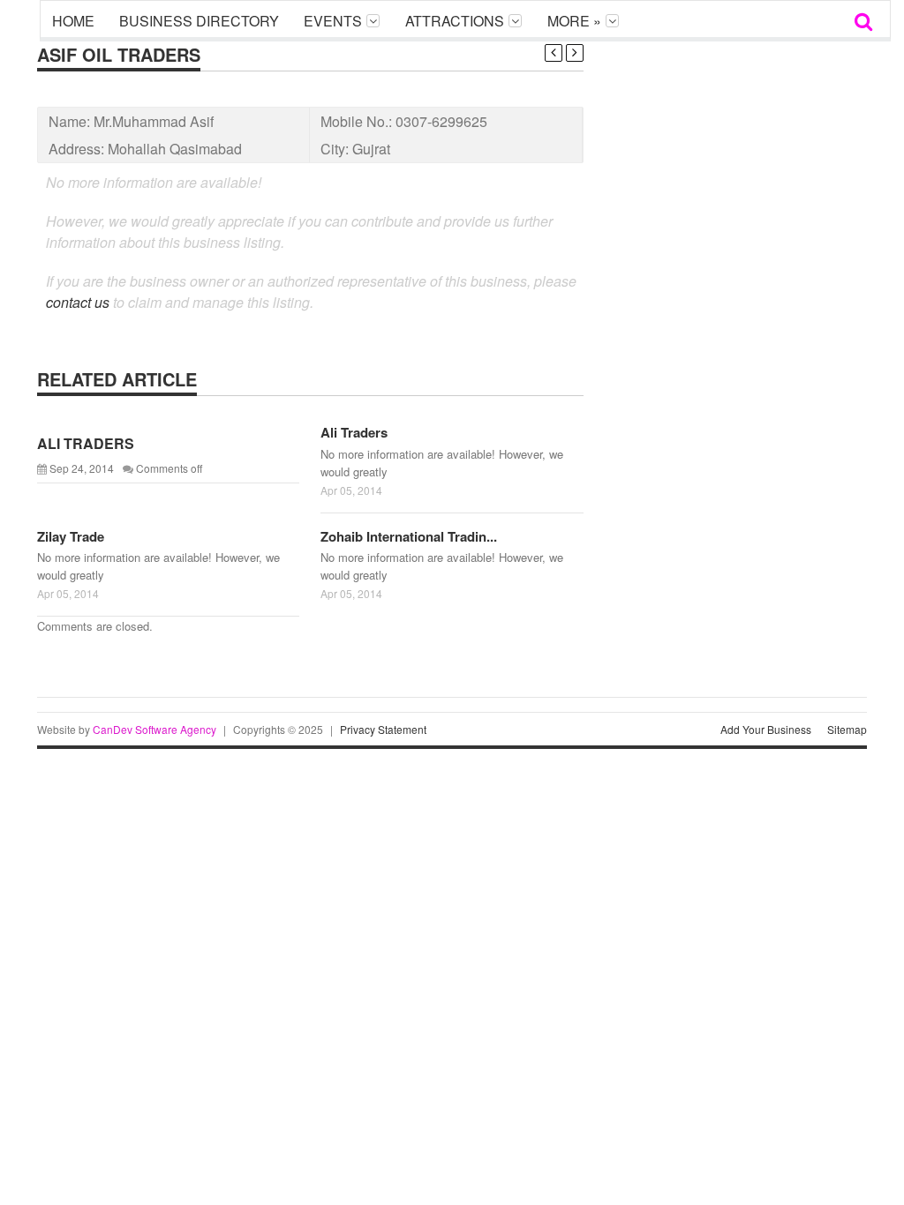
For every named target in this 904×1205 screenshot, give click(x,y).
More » (574, 21)
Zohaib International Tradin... (408, 536)
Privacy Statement (383, 729)
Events (333, 21)
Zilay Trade (70, 536)
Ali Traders (354, 432)
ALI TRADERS (85, 443)
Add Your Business (765, 729)
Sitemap (847, 729)
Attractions (454, 21)
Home (73, 21)
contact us (77, 302)
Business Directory (199, 21)
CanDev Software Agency (154, 729)
